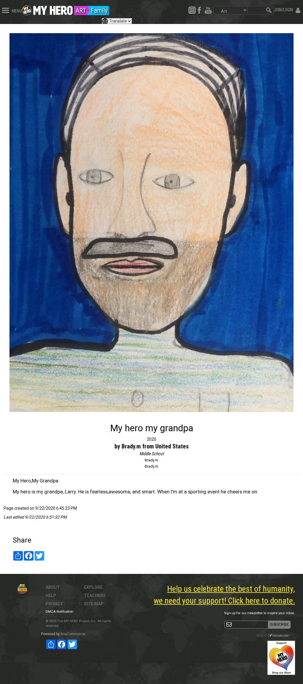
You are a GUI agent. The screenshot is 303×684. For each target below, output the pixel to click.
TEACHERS (95, 595)
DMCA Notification (59, 612)
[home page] (53, 9)
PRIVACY (54, 603)
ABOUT (53, 587)
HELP (51, 595)
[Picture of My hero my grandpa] (151, 222)
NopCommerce (73, 634)
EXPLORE (93, 587)
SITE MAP (94, 603)
